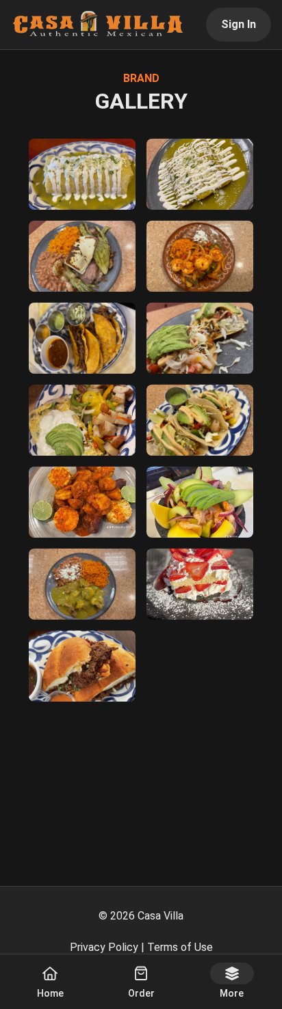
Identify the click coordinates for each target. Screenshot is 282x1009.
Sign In (238, 24)
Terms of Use (180, 947)
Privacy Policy (104, 947)
